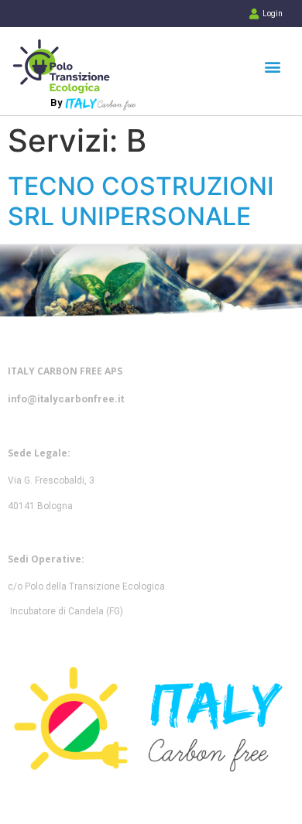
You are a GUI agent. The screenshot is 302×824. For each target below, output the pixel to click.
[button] (272, 66)
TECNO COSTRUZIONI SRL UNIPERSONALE (141, 201)
